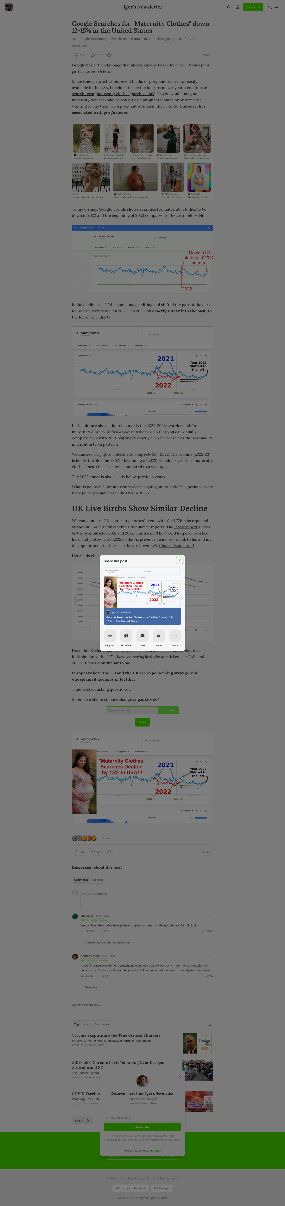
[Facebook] (126, 635)
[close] (180, 560)
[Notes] (159, 635)
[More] (175, 635)
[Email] (142, 635)
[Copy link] (110, 635)
